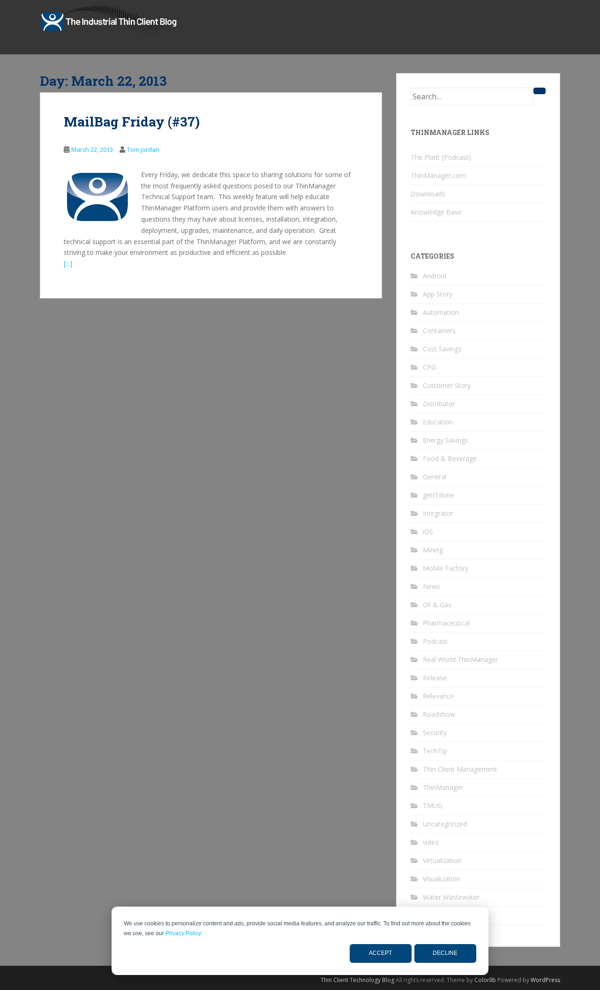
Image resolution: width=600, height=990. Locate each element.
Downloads (428, 193)
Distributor (439, 403)
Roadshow (439, 714)
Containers (439, 330)
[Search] (539, 91)
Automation (441, 312)
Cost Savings (442, 348)
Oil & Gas (437, 604)
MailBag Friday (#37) (132, 121)
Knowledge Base (436, 212)
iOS (428, 531)
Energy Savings (445, 440)
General (434, 476)
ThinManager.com (438, 175)
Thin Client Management (460, 769)
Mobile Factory (445, 568)
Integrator (438, 513)
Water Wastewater (451, 897)
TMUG (432, 805)
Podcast (435, 641)
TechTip (435, 750)
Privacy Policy (183, 933)
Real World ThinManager (460, 659)
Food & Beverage (450, 458)
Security (435, 732)
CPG (429, 367)
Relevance (438, 696)
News (431, 586)
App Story (437, 294)
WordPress (545, 980)
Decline (445, 953)
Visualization (441, 878)
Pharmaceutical (446, 622)
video (431, 842)
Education (438, 421)
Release (435, 677)
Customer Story (447, 385)
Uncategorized (445, 823)
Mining (433, 549)
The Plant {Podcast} (441, 157)
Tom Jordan (143, 149)
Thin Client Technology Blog (357, 980)
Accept (380, 953)
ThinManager (443, 787)
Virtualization (442, 860)
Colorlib (485, 980)
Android (434, 275)
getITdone (438, 495)
